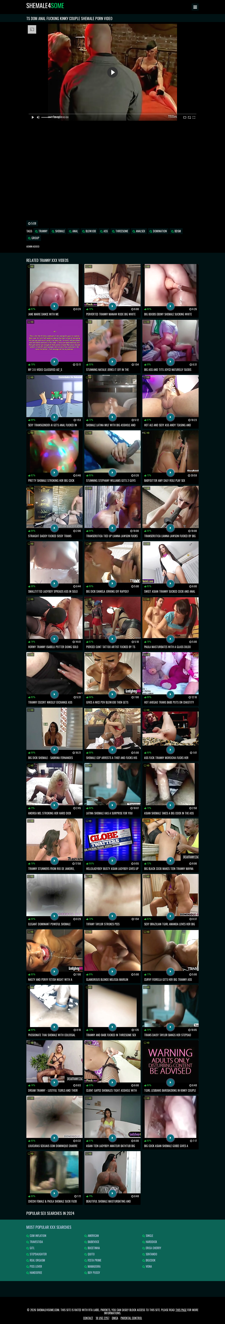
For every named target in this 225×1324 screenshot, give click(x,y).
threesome (121, 231)
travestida (36, 1242)
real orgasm (37, 1260)
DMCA (115, 1318)
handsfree (35, 1272)
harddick (151, 1242)
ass (105, 231)
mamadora (94, 1266)
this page (181, 1310)
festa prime (94, 1260)
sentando (151, 1254)
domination (159, 231)
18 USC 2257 (102, 1318)
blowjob (90, 231)
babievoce (93, 1242)
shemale (59, 231)
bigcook (150, 1260)
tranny (42, 231)
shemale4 (45, 5)
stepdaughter (38, 1254)
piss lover (35, 1266)
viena (148, 1266)
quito (91, 1254)
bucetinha (93, 1248)
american (93, 1236)
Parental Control (131, 1318)
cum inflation (37, 1236)
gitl (31, 1248)
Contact (88, 1318)
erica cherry (153, 1248)
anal (75, 231)
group (35, 238)
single (149, 1236)
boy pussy (93, 1272)
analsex (140, 231)
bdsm (177, 231)
